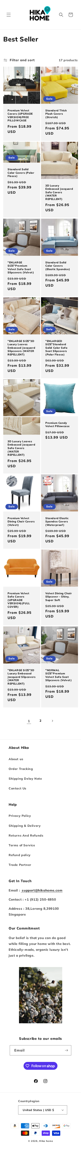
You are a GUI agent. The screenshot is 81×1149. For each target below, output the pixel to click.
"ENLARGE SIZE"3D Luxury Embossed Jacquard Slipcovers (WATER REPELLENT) (21, 676)
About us (16, 759)
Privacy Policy (20, 816)
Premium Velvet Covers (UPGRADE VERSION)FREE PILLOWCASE (20, 115)
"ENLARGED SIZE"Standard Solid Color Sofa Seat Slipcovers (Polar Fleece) (56, 347)
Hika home (46, 1140)
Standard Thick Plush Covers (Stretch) (56, 114)
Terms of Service (22, 845)
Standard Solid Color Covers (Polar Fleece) (21, 173)
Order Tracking (21, 769)
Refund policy (20, 855)
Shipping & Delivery (25, 826)
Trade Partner (20, 865)
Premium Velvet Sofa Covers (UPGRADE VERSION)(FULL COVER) (19, 600)
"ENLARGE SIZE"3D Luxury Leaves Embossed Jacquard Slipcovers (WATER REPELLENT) (21, 347)
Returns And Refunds (26, 835)
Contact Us (17, 788)
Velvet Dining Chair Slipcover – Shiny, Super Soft (58, 597)
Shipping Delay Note (25, 779)
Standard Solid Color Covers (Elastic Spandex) (57, 266)
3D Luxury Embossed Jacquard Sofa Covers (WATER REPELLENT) (59, 192)
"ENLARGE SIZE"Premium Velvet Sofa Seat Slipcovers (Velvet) (21, 267)
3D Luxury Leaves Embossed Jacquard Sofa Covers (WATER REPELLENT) (21, 448)
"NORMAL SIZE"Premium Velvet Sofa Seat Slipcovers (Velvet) (58, 675)
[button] (8, 15)
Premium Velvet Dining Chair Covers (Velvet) (21, 521)
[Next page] (52, 721)
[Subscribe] (66, 1050)
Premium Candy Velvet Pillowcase (57, 424)
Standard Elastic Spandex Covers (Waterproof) (57, 521)
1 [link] (29, 721)
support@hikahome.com (42, 890)
